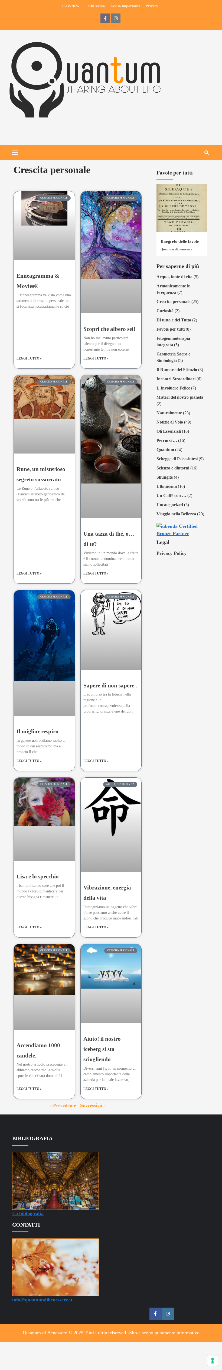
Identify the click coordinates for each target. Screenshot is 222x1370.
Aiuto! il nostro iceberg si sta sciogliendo (102, 1049)
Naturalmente (169, 413)
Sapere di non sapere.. (110, 685)
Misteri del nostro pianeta (179, 397)
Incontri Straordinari (175, 379)
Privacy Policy (171, 553)
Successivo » (93, 1105)
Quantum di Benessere (176, 249)
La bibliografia (28, 1213)
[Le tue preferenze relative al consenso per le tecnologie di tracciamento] (212, 1360)
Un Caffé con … (171, 495)
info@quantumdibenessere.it (42, 1299)
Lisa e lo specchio (38, 876)
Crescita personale (173, 301)
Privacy (152, 6)
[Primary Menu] (14, 151)
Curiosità (165, 310)
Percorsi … (166, 440)
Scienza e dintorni (172, 468)
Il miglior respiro (37, 731)
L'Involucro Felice (173, 388)
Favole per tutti (170, 329)
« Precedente (62, 1105)
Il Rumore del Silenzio (176, 369)
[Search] (206, 153)
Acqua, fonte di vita (174, 276)
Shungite (164, 477)
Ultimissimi (166, 486)
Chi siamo (96, 6)
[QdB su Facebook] (105, 18)
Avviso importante (125, 6)
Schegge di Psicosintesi (177, 458)
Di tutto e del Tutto (173, 320)
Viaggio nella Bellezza (176, 514)
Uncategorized (169, 504)
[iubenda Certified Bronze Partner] (181, 529)
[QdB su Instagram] (115, 18)
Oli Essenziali (168, 431)
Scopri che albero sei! (109, 329)
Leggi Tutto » (29, 358)
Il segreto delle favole (180, 241)
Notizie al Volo (169, 422)
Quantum (165, 449)
